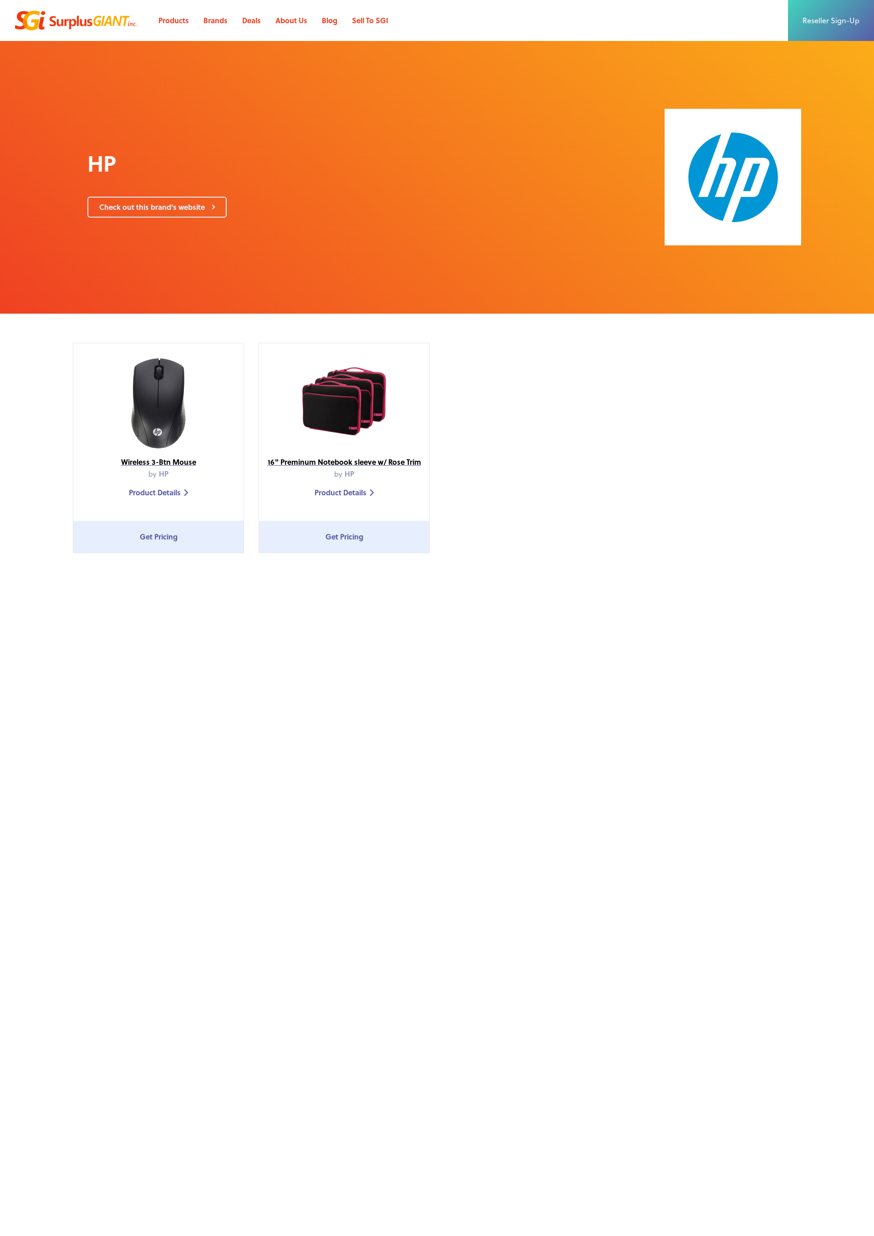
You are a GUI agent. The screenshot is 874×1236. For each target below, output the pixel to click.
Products (173, 20)
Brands (215, 20)
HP (163, 473)
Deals (251, 20)
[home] (76, 20)
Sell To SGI (370, 20)
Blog (329, 20)
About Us (291, 20)
